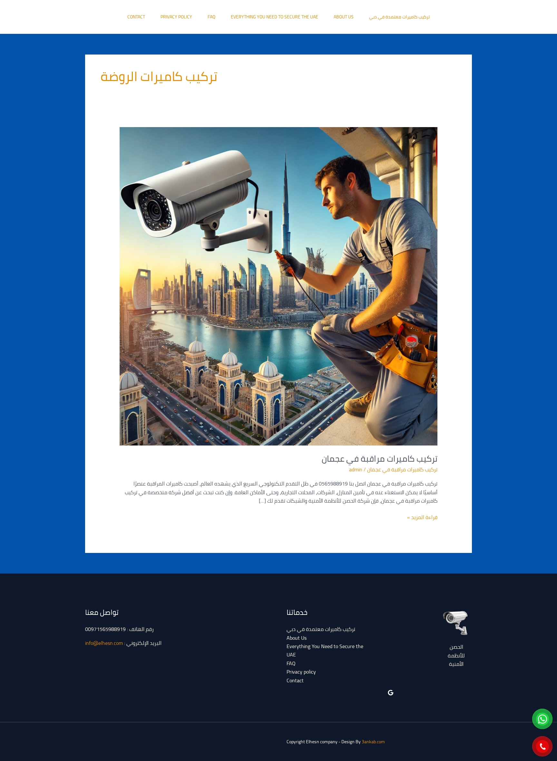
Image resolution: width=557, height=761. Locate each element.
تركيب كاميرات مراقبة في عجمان (379, 458)
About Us (344, 17)
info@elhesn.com (104, 643)
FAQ (211, 17)
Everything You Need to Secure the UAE (274, 17)
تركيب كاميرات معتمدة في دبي (399, 17)
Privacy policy (176, 17)
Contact (136, 17)
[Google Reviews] (390, 692)
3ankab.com (373, 741)
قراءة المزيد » (422, 517)
